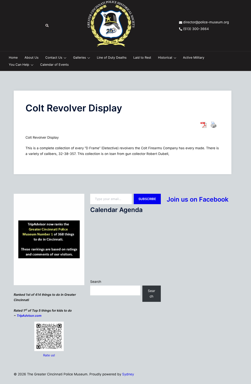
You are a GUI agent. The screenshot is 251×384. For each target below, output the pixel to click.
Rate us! (49, 355)
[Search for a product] (47, 25)
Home (13, 57)
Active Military (193, 57)
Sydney (128, 374)
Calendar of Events (54, 64)
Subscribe (147, 199)
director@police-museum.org (206, 22)
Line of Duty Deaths (111, 57)
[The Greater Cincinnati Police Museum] (111, 25)
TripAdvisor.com (29, 316)
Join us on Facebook (197, 199)
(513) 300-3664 (196, 29)
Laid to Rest (142, 57)
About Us (31, 57)
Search (95, 282)
